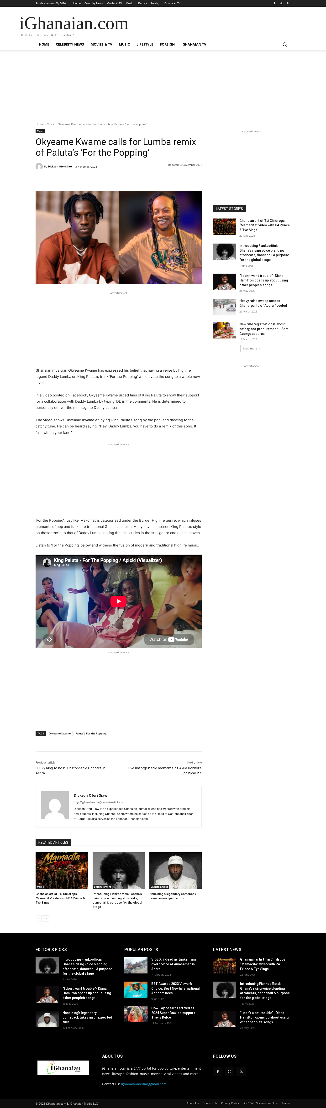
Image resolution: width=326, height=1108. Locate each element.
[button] (284, 44)
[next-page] (46, 918)
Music (51, 124)
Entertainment (102, 886)
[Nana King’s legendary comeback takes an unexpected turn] (175, 870)
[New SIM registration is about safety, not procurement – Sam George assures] (224, 330)
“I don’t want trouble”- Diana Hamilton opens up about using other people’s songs (263, 280)
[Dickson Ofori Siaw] (40, 166)
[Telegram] (112, 179)
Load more (250, 348)
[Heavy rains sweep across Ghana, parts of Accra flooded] (224, 307)
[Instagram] (281, 3)
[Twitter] (287, 3)
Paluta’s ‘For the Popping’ (91, 733)
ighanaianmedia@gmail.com (144, 1084)
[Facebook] (274, 3)
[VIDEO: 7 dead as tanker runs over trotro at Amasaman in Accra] (135, 965)
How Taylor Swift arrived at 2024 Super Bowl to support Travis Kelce (173, 1012)
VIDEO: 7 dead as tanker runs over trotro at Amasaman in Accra (174, 964)
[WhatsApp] (101, 179)
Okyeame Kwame (60, 733)
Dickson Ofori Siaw (60, 166)
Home (40, 124)
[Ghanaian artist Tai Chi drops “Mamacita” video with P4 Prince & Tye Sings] (62, 870)
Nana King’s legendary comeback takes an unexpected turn (87, 1017)
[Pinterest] (90, 179)
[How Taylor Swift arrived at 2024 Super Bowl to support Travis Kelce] (135, 1014)
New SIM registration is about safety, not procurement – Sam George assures (263, 328)
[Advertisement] (163, 88)
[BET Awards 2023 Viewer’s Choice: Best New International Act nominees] (135, 990)
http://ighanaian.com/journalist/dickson (98, 802)
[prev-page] (39, 918)
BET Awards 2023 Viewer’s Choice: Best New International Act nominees (175, 988)
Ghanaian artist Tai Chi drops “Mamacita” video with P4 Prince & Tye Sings (60, 898)
